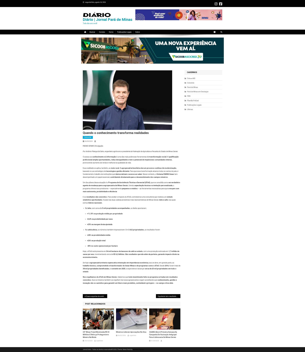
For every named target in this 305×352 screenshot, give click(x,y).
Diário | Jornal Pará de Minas (107, 19)
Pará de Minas (192, 87)
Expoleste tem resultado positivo (169, 296)
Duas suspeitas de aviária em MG (96, 296)
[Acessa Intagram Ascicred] (152, 50)
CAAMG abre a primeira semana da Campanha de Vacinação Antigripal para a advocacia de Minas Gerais (163, 334)
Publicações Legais (124, 32)
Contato (102, 32)
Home (111, 32)
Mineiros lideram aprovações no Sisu (131, 332)
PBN (188, 96)
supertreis (99, 341)
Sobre (137, 32)
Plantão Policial (193, 101)
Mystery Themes (138, 349)
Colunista (190, 83)
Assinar (92, 32)
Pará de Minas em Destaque (197, 92)
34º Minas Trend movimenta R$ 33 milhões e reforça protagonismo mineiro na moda (96, 334)
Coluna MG (87, 137)
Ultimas (190, 109)
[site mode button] (215, 32)
